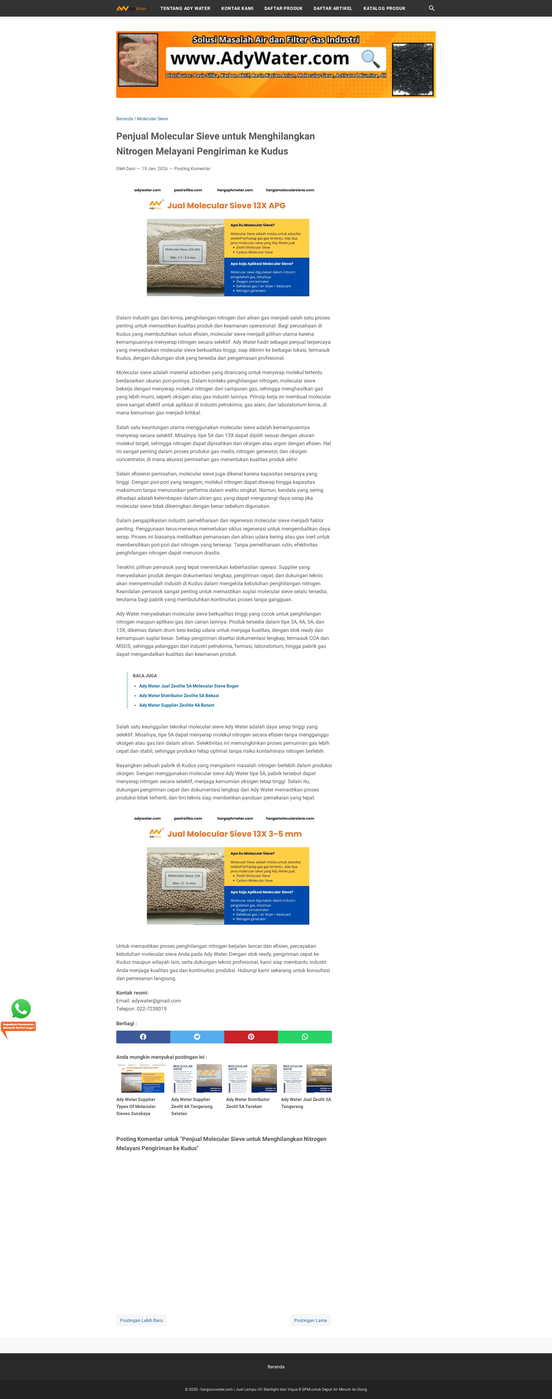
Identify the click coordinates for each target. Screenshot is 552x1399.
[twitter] (197, 1037)
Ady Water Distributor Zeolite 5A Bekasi (179, 695)
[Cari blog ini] (432, 8)
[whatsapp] (305, 1037)
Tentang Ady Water (185, 8)
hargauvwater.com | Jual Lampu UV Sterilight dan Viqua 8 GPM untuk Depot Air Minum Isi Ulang (284, 1389)
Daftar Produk (283, 8)
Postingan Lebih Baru (141, 1320)
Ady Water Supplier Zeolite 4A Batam (176, 705)
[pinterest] (251, 1037)
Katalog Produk (384, 8)
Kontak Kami (237, 8)
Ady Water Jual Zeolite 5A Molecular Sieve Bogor (189, 685)
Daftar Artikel (333, 8)
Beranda (276, 1366)
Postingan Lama (310, 1320)
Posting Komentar (192, 168)
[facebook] (143, 1037)
